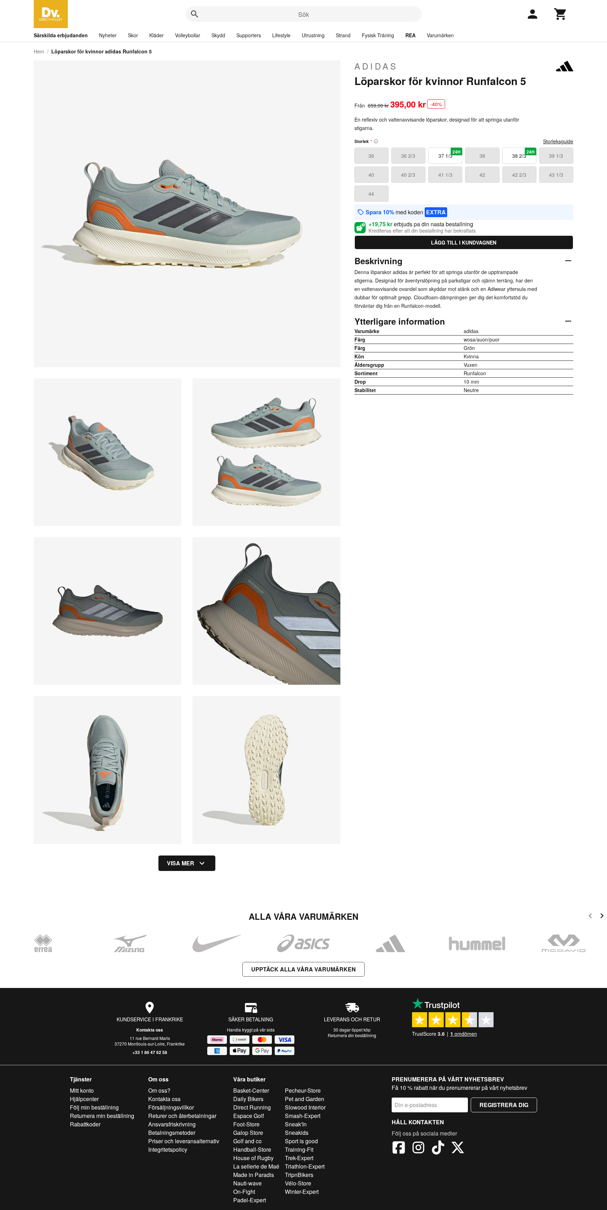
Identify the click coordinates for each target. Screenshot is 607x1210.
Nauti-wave (247, 1183)
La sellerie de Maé (256, 1166)
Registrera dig (503, 1105)
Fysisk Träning (378, 35)
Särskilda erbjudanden (61, 35)
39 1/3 (556, 155)
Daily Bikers (248, 1099)
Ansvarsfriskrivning (172, 1124)
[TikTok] (438, 1148)
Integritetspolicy (167, 1149)
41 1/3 (445, 174)
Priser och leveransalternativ (183, 1141)
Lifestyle (281, 35)
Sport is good (301, 1141)
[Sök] (195, 14)
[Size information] (375, 141)
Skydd (218, 35)
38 (482, 155)
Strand (343, 35)
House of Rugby (253, 1158)
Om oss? (159, 1090)
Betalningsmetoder (171, 1132)
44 (371, 193)
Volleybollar (187, 35)
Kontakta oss (149, 1030)
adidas (376, 66)
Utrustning (313, 35)
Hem (39, 51)
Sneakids (296, 1132)
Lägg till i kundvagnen (463, 242)
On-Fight (244, 1192)
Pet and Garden (304, 1099)
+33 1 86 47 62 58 (149, 1052)
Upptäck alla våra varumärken (303, 969)
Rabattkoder (85, 1124)
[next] (602, 917)
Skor (133, 35)
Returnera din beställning (352, 1035)
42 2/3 (519, 174)
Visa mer (180, 863)
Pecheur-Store (303, 1090)
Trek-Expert (299, 1158)
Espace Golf (248, 1116)
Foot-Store (246, 1124)
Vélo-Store (298, 1183)
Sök (303, 14)
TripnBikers (299, 1175)
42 (482, 174)
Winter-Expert (302, 1192)
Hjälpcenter (84, 1099)
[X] (458, 1148)
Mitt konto (82, 1090)
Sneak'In (296, 1124)
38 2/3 (523, 154)
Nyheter (108, 35)
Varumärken (440, 35)
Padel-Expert (249, 1200)
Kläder (156, 35)
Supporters (248, 35)
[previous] (590, 917)
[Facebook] (399, 1148)
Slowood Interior (305, 1107)
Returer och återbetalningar (182, 1116)
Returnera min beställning (102, 1116)
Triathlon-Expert (305, 1166)
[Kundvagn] (561, 14)
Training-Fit (299, 1149)
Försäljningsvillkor (171, 1107)
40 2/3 (408, 174)
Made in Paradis (253, 1175)
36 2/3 (408, 155)
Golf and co (247, 1141)
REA (410, 35)
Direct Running (252, 1107)
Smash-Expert (302, 1116)
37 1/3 (449, 154)
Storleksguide (558, 141)
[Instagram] (418, 1148)
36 (371, 155)
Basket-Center (251, 1090)
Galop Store (248, 1132)
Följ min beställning (94, 1107)
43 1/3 (556, 174)
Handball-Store (252, 1149)
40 (371, 174)
